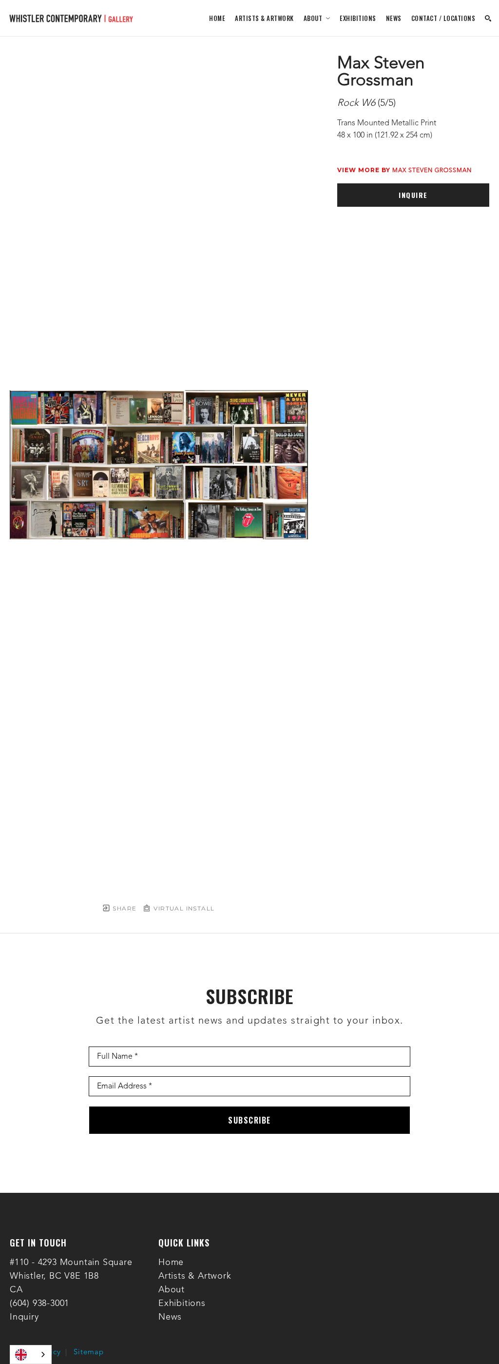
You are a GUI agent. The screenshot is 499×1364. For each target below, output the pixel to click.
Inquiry (24, 1317)
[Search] (488, 18)
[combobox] (31, 1354)
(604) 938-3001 (39, 1303)
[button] (317, 18)
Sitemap (89, 1352)
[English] (30, 1354)
